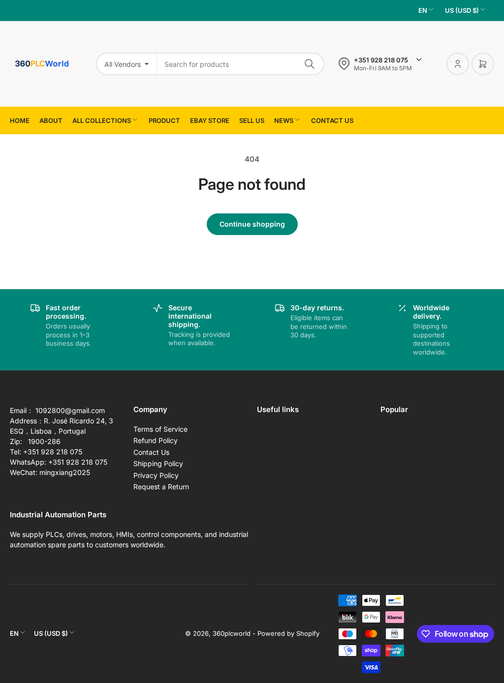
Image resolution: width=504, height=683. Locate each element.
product (164, 120)
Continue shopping (252, 224)
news (283, 120)
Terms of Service (160, 429)
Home (20, 120)
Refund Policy (155, 440)
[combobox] (240, 64)
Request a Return (161, 486)
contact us (332, 120)
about (51, 120)
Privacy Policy (156, 475)
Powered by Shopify (288, 633)
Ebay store (209, 120)
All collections (101, 120)
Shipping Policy (158, 463)
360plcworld (232, 633)
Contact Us (151, 452)
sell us (251, 120)
